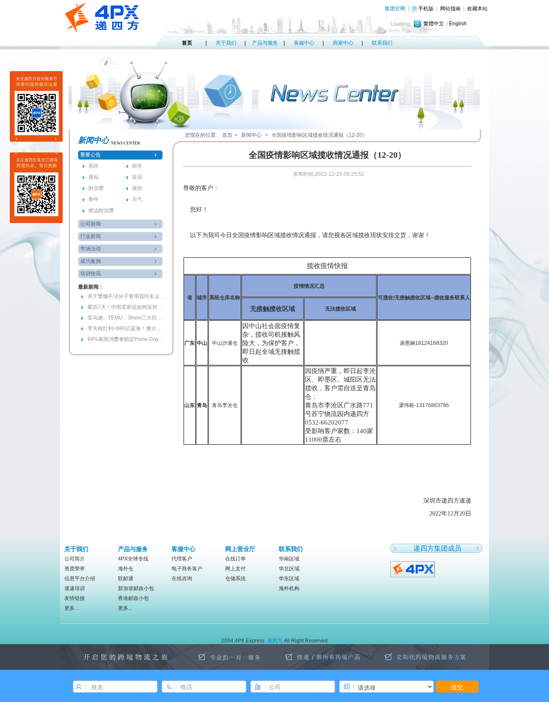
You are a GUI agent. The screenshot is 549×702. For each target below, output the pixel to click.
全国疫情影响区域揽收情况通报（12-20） (319, 135)
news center (125, 143)
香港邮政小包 (133, 598)
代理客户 (182, 559)
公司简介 (74, 559)
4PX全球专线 (133, 559)
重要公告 (90, 155)
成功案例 (90, 261)
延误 (137, 177)
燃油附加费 (101, 211)
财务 (137, 166)
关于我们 (226, 43)
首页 (187, 43)
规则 (137, 188)
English (458, 24)
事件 (93, 199)
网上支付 (235, 569)
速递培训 (74, 588)
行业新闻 (90, 236)
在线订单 (235, 559)
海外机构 (289, 588)
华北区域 (289, 569)
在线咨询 (182, 578)
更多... (71, 608)
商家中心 (343, 43)
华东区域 (289, 578)
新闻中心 (251, 135)
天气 (137, 199)
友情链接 (74, 598)
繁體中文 (433, 24)
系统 (93, 166)
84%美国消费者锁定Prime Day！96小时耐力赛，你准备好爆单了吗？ (126, 339)
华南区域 (289, 559)
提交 (457, 686)
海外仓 (125, 569)
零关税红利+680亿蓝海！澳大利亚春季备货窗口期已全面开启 (126, 328)
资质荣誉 (74, 569)
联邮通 (125, 578)
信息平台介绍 (79, 578)
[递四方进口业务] (413, 569)
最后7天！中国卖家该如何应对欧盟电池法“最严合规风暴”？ (126, 307)
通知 (93, 177)
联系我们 (382, 43)
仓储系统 (235, 578)
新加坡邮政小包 (136, 588)
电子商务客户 (187, 569)
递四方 (275, 641)
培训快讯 (90, 274)
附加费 (96, 188)
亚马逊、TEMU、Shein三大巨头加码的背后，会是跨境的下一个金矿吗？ (126, 318)
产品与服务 (265, 43)
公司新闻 (90, 224)
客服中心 (304, 43)
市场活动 (90, 249)
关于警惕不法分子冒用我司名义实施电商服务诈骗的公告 (126, 296)
